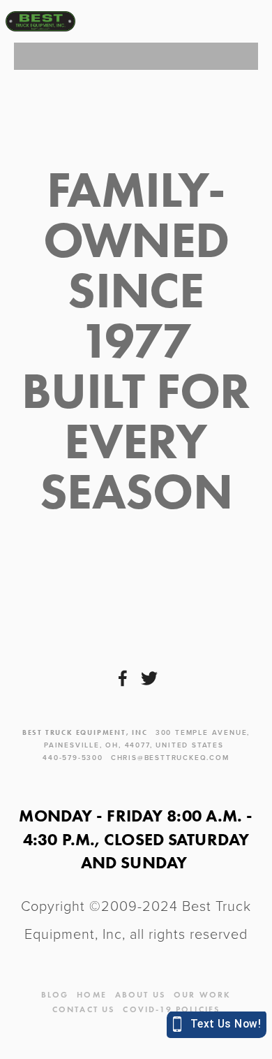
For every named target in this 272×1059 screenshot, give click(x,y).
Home (92, 994)
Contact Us (83, 1009)
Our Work (202, 994)
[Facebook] (122, 678)
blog (55, 994)
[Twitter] (149, 678)
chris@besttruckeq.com (170, 757)
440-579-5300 (73, 757)
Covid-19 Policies (171, 1009)
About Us (140, 994)
